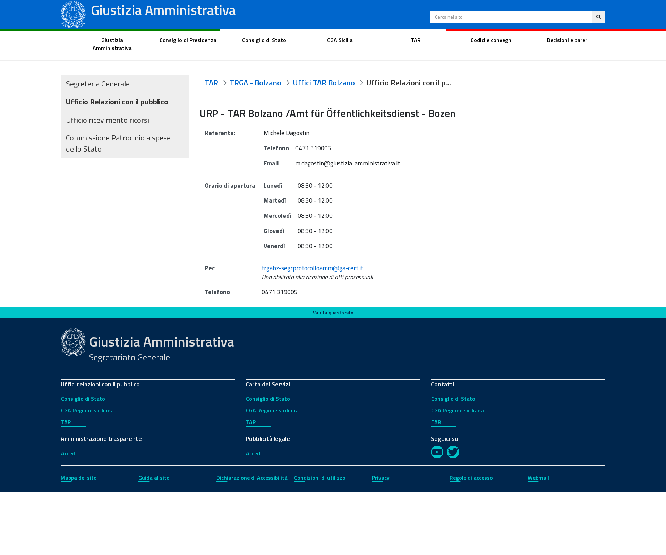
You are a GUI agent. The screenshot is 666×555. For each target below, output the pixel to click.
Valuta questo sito (333, 312)
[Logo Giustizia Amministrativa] (73, 13)
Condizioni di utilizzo (319, 477)
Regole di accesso (471, 477)
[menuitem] (112, 44)
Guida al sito (154, 477)
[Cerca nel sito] (598, 17)
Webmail (538, 477)
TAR (66, 422)
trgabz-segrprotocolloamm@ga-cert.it (312, 268)
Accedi (69, 453)
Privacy (381, 477)
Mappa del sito (79, 477)
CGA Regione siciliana (87, 410)
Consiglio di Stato (83, 398)
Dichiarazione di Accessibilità (252, 477)
